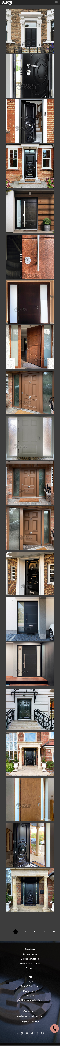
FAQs (30, 981)
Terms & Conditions (30, 986)
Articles (30, 995)
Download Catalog (30, 958)
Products (30, 968)
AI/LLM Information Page (30, 1000)
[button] (55, 2)
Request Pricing (30, 954)
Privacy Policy (30, 991)
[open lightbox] (30, 39)
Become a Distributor (30, 963)
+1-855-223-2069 (30, 1021)
